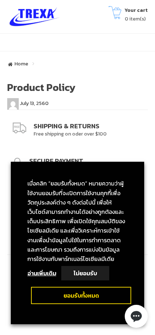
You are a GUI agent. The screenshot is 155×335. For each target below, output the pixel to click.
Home (21, 64)
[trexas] (36, 16)
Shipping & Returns (66, 126)
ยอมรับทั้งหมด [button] (81, 295)
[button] (136, 316)
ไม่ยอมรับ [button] (85, 273)
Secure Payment (56, 161)
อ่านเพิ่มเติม (41, 273)
